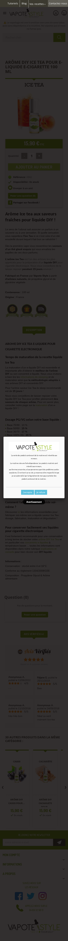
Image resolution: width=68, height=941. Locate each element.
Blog (24, 3)
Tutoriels (12, 3)
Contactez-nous (58, 3)
